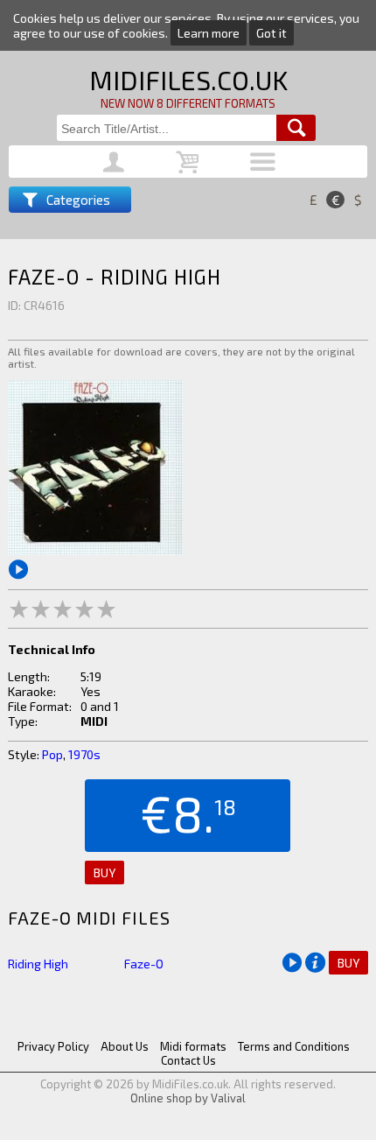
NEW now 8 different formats (188, 103)
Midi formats (193, 1046)
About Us (125, 1046)
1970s (84, 754)
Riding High (38, 963)
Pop (52, 754)
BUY (104, 872)
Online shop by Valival (188, 1098)
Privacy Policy (53, 1046)
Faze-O (144, 963)
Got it (271, 32)
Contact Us (188, 1060)
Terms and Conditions (294, 1046)
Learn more (209, 32)
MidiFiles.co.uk (188, 79)
